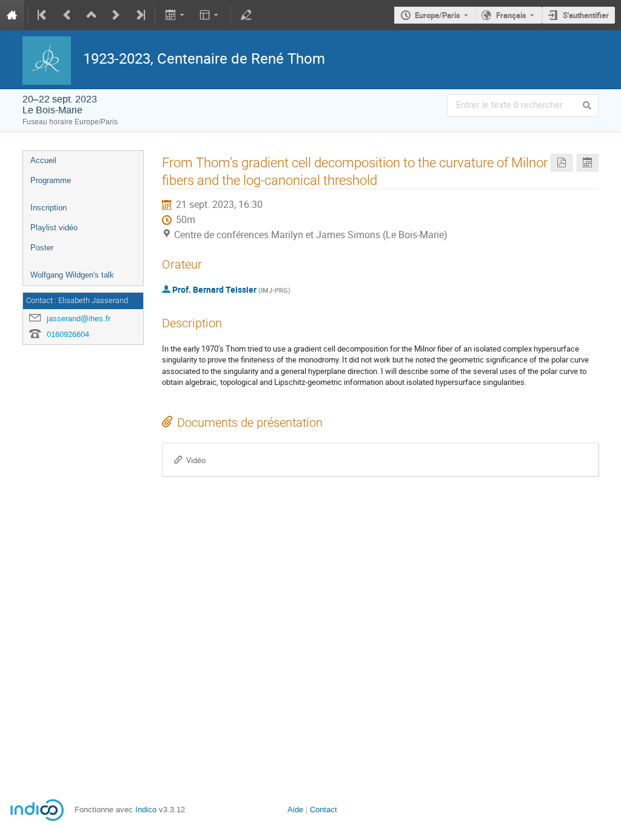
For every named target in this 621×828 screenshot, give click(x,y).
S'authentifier (586, 15)
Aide (295, 809)
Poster (41, 247)
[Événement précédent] (67, 15)
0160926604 (68, 334)
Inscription (48, 207)
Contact (323, 809)
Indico (145, 809)
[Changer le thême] (210, 15)
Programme (50, 180)
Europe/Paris (437, 15)
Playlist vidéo (54, 227)
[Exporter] (175, 15)
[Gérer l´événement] (246, 15)
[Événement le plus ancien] (43, 15)
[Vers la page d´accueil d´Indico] (12, 15)
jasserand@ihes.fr (78, 318)
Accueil (43, 160)
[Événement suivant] (116, 15)
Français (511, 15)
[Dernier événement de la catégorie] (139, 15)
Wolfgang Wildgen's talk (72, 274)
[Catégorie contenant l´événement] (91, 15)
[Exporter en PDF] (561, 163)
